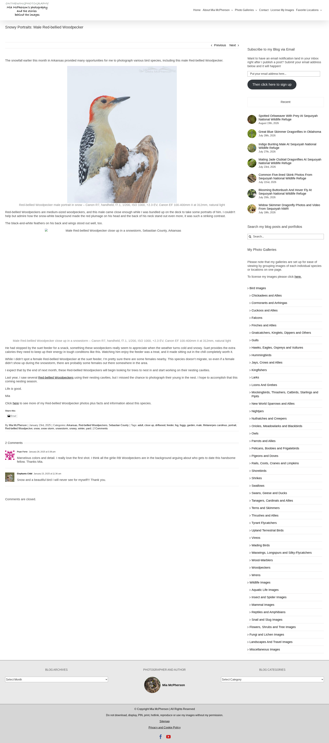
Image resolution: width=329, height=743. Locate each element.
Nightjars (258, 411)
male (199, 425)
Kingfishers (259, 370)
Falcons (257, 318)
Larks (255, 377)
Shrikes (257, 478)
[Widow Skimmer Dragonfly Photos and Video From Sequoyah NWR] (251, 206)
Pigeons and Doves (265, 456)
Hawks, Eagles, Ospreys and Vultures (277, 347)
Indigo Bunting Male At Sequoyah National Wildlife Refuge (287, 146)
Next (232, 45)
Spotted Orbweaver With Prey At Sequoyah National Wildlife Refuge (288, 117)
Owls (255, 433)
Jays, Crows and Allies (267, 362)
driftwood (160, 425)
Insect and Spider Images (269, 597)
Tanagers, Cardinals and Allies (272, 500)
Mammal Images (263, 604)
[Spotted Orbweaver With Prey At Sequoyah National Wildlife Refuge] (251, 117)
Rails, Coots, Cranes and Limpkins (275, 463)
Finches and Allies (264, 325)
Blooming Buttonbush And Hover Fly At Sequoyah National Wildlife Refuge (285, 191)
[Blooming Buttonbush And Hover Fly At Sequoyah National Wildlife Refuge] (251, 191)
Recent (285, 102)
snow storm (47, 428)
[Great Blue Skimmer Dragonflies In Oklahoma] (251, 131)
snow (37, 428)
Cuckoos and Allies (265, 310)
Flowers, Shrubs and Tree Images (272, 627)
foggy (183, 425)
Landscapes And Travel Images (271, 642)
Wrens (256, 575)
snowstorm (62, 428)
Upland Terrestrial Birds (268, 530)
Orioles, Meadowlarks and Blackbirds (277, 426)
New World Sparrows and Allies (273, 403)
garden (191, 425)
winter (81, 428)
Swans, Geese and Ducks (269, 493)
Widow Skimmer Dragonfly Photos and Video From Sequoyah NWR (289, 206)
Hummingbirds (261, 355)
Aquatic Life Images (265, 590)
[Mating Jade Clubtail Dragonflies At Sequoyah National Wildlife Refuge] (251, 160)
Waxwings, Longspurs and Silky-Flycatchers (282, 552)
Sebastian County (119, 425)
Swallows (258, 485)
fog (176, 425)
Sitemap (165, 721)
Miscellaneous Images (264, 649)
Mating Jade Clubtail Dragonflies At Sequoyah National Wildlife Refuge (290, 161)
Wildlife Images (259, 582)
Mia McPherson (18, 425)
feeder (170, 425)
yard (88, 428)
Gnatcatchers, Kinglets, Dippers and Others (281, 332)
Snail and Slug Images (267, 619)
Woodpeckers (261, 567)
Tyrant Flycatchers (264, 523)
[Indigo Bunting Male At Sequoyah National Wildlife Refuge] (251, 145)
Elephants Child (24, 473)
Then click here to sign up (271, 84)
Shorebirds (259, 470)
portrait (232, 425)
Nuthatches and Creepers (269, 418)
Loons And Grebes (264, 385)
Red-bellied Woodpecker (18, 428)
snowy (73, 428)
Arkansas (71, 425)
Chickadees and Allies (267, 295)
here (16, 403)
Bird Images (257, 288)
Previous (220, 45)
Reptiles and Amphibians (268, 612)
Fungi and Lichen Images (266, 634)
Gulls (255, 340)
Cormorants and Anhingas (269, 303)
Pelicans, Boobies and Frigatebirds (275, 448)
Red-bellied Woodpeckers (93, 425)
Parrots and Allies (264, 441)
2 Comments (100, 428)
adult (140, 425)
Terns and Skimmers (266, 508)
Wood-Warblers (262, 560)
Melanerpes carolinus (215, 425)
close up (149, 425)
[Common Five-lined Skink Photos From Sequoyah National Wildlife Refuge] (251, 175)
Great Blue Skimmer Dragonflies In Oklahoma (290, 131)
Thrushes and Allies (265, 515)
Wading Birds (261, 545)
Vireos (256, 537)
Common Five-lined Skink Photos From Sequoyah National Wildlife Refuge (285, 176)
